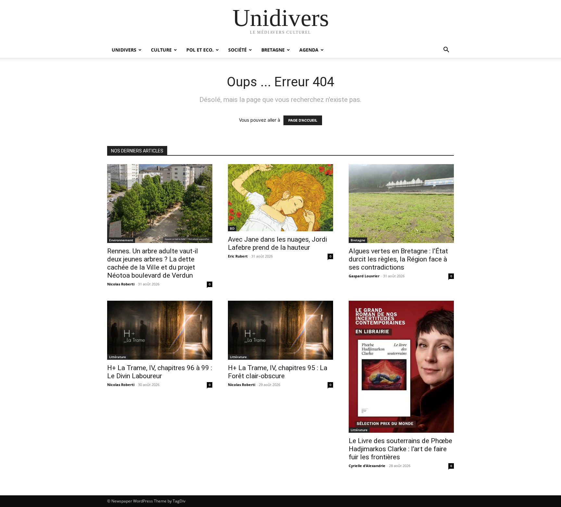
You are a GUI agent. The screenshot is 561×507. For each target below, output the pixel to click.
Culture (161, 50)
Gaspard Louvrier (364, 275)
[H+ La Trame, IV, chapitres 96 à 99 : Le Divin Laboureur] (159, 330)
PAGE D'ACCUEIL (302, 120)
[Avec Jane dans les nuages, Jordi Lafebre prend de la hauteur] (280, 197)
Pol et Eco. (200, 50)
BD (232, 228)
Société (237, 50)
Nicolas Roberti (120, 284)
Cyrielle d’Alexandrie (367, 465)
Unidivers (124, 50)
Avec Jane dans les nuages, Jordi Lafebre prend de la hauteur (277, 243)
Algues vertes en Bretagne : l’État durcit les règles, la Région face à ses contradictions (398, 259)
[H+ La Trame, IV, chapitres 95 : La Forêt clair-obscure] (280, 330)
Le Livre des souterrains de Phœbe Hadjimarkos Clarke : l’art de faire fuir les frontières (400, 449)
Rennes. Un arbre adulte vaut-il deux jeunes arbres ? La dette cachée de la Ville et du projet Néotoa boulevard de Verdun (152, 263)
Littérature (117, 357)
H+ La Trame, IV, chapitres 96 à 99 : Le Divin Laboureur (159, 372)
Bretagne (273, 50)
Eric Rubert (238, 256)
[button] (446, 50)
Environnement (121, 240)
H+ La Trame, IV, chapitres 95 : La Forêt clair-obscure (277, 372)
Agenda (308, 50)
